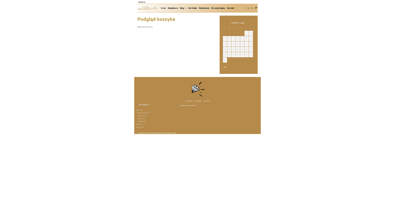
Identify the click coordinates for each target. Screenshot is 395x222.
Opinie (138, 124)
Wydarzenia (204, 8)
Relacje (138, 127)
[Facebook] (246, 8)
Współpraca (173, 8)
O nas (163, 8)
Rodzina (140, 115)
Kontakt (230, 8)
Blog (182, 8)
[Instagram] (249, 8)
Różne (140, 118)
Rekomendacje (143, 113)
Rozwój (140, 121)
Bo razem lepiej (218, 8)
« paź (224, 67)
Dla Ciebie (192, 8)
